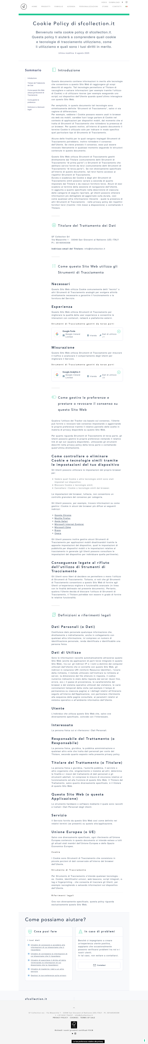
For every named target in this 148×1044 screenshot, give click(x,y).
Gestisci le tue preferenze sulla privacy (48, 975)
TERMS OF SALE (87, 1018)
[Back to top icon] (74, 1008)
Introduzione (32, 78)
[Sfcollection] (24, 7)
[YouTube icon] (73, 1034)
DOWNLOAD (114, 2)
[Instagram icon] (75, 1034)
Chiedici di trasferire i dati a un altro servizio (47, 970)
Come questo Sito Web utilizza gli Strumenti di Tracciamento (36, 92)
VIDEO (104, 2)
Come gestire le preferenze (33, 101)
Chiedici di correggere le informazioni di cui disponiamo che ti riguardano (49, 955)
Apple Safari (61, 521)
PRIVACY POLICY (60, 1018)
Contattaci (101, 965)
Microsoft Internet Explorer (69, 524)
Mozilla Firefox (62, 518)
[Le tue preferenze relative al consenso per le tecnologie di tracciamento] (144, 1040)
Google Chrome (63, 515)
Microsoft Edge (63, 527)
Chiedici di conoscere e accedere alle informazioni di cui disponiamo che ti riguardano (48, 947)
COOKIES (74, 1018)
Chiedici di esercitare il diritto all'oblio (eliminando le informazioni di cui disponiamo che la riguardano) (48, 962)
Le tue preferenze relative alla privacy (88, 1041)
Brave (58, 530)
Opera (58, 533)
